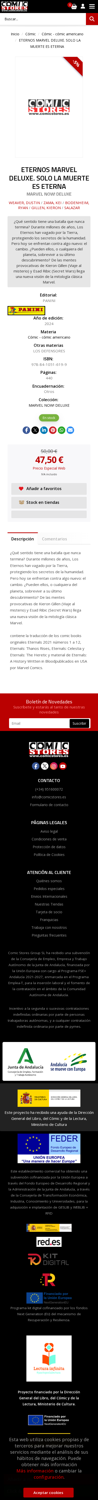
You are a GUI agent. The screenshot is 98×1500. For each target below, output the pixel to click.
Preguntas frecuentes (49, 935)
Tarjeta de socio (49, 912)
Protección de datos (49, 846)
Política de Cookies (49, 854)
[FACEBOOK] (35, 766)
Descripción (22, 539)
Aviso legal (49, 831)
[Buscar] (92, 19)
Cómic (30, 34)
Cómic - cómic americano (62, 34)
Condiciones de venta (49, 839)
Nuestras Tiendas (49, 904)
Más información (35, 1471)
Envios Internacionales (49, 896)
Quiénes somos (49, 880)
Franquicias (49, 919)
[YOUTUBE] (63, 766)
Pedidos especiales (49, 888)
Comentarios (54, 539)
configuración (49, 1477)
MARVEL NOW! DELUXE (49, 405)
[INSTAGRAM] (54, 766)
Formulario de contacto (49, 804)
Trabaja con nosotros (49, 927)
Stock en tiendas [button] (42, 502)
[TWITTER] (44, 766)
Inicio (15, 34)
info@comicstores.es (49, 797)
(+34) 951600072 (49, 789)
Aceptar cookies (48, 1492)
